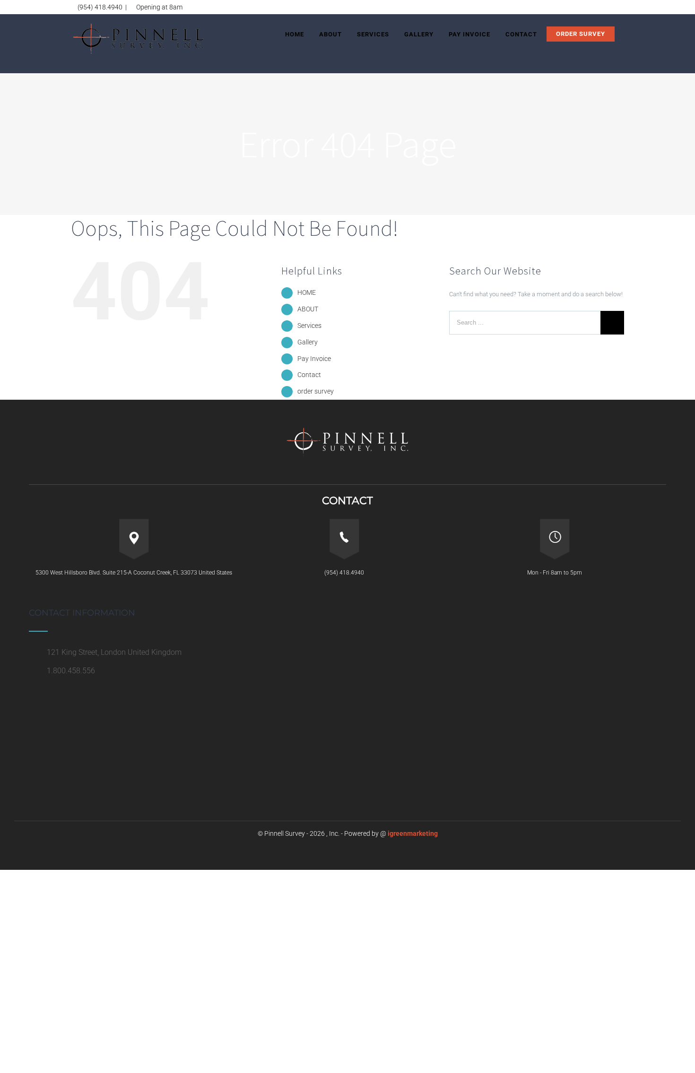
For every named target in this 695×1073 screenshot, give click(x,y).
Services (309, 325)
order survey (315, 391)
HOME (306, 292)
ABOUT (307, 309)
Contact (309, 374)
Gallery (307, 342)
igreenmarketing (413, 833)
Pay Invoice (314, 358)
